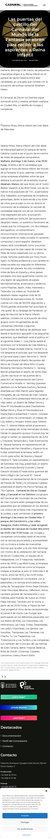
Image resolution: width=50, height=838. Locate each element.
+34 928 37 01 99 (8, 778)
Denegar (25, 822)
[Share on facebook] (2, 676)
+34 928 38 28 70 (8, 786)
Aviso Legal (26, 835)
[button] (46, 791)
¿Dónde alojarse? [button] (19, 707)
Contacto (7, 746)
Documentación (11, 735)
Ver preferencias (25, 829)
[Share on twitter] (5, 676)
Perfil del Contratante (14, 741)
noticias (34, 60)
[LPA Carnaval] (21, 5)
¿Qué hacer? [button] (19, 718)
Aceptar (25, 815)
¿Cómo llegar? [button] (18, 697)
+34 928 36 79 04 (8, 775)
